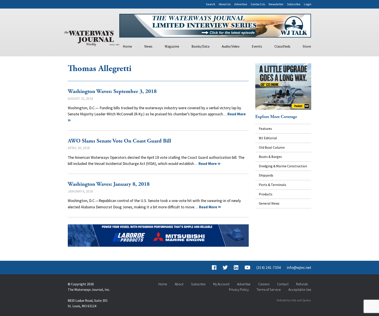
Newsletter (276, 4)
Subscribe (293, 4)
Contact (282, 284)
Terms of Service (268, 289)
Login (307, 4)
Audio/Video (231, 46)
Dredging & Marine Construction (283, 166)
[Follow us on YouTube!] (247, 267)
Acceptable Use (299, 289)
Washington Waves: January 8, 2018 (109, 184)
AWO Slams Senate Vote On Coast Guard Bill (119, 141)
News (148, 46)
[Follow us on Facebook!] (214, 267)
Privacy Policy (239, 289)
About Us (225, 4)
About (179, 284)
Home (127, 46)
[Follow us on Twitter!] (225, 267)
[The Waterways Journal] (91, 37)
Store (307, 46)
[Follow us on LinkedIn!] (236, 267)
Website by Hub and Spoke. (294, 300)
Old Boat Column (272, 147)
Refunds (302, 284)
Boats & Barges (270, 156)
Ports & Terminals (272, 184)
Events (257, 46)
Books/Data (200, 46)
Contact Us (258, 4)
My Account (221, 284)
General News (269, 203)
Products (265, 194)
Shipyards (266, 175)
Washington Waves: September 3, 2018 (112, 91)
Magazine (172, 46)
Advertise (240, 4)
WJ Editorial (268, 138)
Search (210, 4)
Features (265, 128)
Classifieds (282, 46)
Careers (263, 284)
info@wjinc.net (299, 267)
